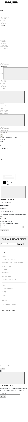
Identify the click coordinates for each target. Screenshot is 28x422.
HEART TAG (3, 41)
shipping (8, 146)
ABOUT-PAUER (4, 113)
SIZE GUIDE (5, 273)
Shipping (2, 223)
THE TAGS (2, 25)
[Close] (13, 192)
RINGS (1, 22)
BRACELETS (3, 20)
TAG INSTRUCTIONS (8, 259)
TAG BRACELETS (4, 17)
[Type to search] (4, 219)
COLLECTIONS (4, 90)
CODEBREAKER (4, 46)
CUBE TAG (2, 40)
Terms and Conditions (9, 279)
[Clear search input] (21, 366)
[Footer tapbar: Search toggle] (11, 359)
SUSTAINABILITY (4, 65)
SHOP (1, 10)
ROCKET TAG (3, 45)
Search (3, 369)
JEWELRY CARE (7, 266)
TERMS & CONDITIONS (9, 304)
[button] (17, 172)
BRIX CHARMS (3, 48)
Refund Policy (6, 276)
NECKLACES (3, 18)
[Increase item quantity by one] (22, 227)
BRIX (4, 295)
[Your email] (9, 244)
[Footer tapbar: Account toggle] (11, 347)
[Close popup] (12, 378)
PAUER (2, 63)
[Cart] (24, 2)
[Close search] (14, 371)
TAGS (4, 292)
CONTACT (5, 269)
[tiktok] (12, 329)
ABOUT (4, 256)
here (1, 215)
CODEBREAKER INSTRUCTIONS (12, 263)
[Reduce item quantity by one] (0, 227)
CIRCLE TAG (3, 43)
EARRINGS (3, 23)
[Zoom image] (1, 159)
